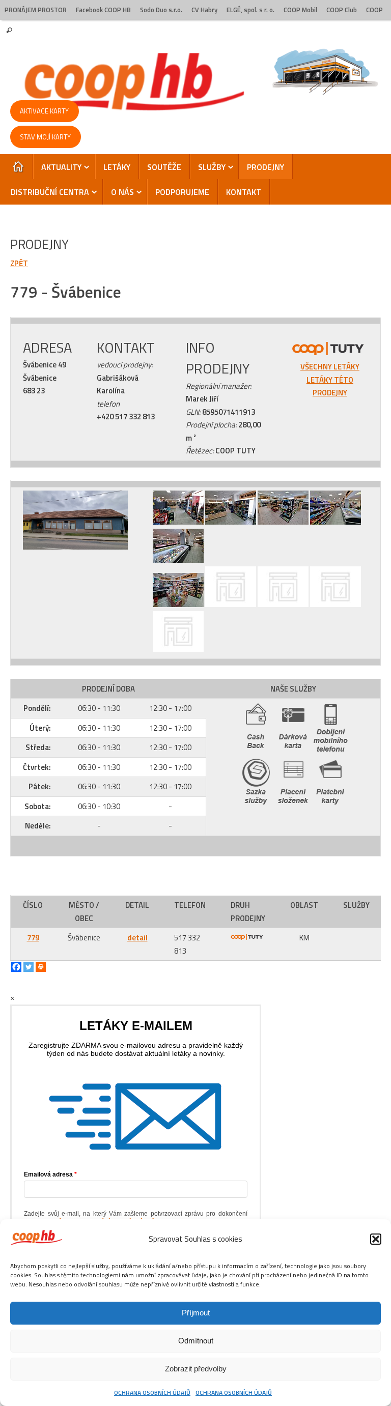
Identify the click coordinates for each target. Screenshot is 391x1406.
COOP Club (341, 10)
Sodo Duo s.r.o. (161, 10)
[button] (376, 1239)
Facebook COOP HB (103, 10)
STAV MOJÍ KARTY (45, 137)
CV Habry (204, 10)
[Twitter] (28, 967)
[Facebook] (16, 967)
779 (33, 937)
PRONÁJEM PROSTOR (36, 10)
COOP (374, 10)
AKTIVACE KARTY (44, 111)
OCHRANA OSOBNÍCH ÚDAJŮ (152, 1392)
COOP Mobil (300, 10)
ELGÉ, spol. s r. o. (250, 10)
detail (137, 937)
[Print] (41, 967)
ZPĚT (19, 263)
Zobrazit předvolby (196, 1368)
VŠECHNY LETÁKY (329, 366)
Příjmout (196, 1312)
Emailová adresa (48, 1174)
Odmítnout (195, 1340)
